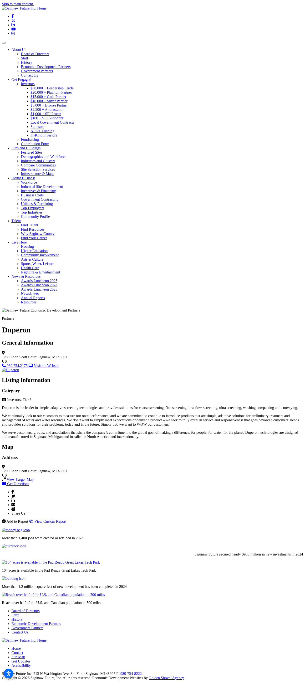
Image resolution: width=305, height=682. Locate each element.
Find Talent (29, 225)
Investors (28, 84)
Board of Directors (35, 54)
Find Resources (32, 229)
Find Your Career (34, 238)
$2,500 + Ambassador (47, 109)
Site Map (18, 657)
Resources (28, 302)
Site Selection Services (38, 169)
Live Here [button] (19, 242)
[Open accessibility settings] (8, 673)
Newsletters (30, 294)
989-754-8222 (131, 674)
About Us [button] (18, 50)
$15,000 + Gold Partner (48, 97)
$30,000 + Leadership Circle (52, 88)
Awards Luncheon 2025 (39, 281)
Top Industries (31, 212)
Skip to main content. (18, 4)
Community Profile (35, 216)
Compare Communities (38, 165)
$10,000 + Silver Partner (48, 101)
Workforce (29, 182)
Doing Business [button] (23, 178)
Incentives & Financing (38, 191)
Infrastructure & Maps (37, 174)
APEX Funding (42, 131)
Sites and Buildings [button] (26, 148)
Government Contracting (39, 199)
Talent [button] (16, 221)
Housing (27, 246)
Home (16, 648)
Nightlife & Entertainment (40, 272)
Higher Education (34, 251)
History (26, 62)
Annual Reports (33, 298)
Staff (24, 58)
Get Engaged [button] (21, 80)
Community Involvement (40, 255)
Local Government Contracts (52, 122)
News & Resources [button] (26, 276)
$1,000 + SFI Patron (45, 114)
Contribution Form (35, 144)
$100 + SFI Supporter (46, 118)
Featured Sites (31, 152)
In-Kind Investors (43, 135)
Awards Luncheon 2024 (39, 285)
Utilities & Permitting (37, 204)
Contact (17, 653)
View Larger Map (20, 479)
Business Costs (32, 195)
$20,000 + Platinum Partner (51, 92)
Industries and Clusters (38, 161)
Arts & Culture (32, 259)
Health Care (30, 268)
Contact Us (29, 75)
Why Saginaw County (38, 234)
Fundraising (30, 139)
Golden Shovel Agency (166, 678)
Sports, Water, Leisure (37, 264)
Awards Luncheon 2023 (39, 289)
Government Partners (37, 71)
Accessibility (21, 665)
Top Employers (32, 208)
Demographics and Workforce (43, 157)
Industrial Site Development (42, 187)
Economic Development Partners (46, 67)
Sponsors (37, 127)
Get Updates (20, 661)
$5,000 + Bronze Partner (49, 105)
